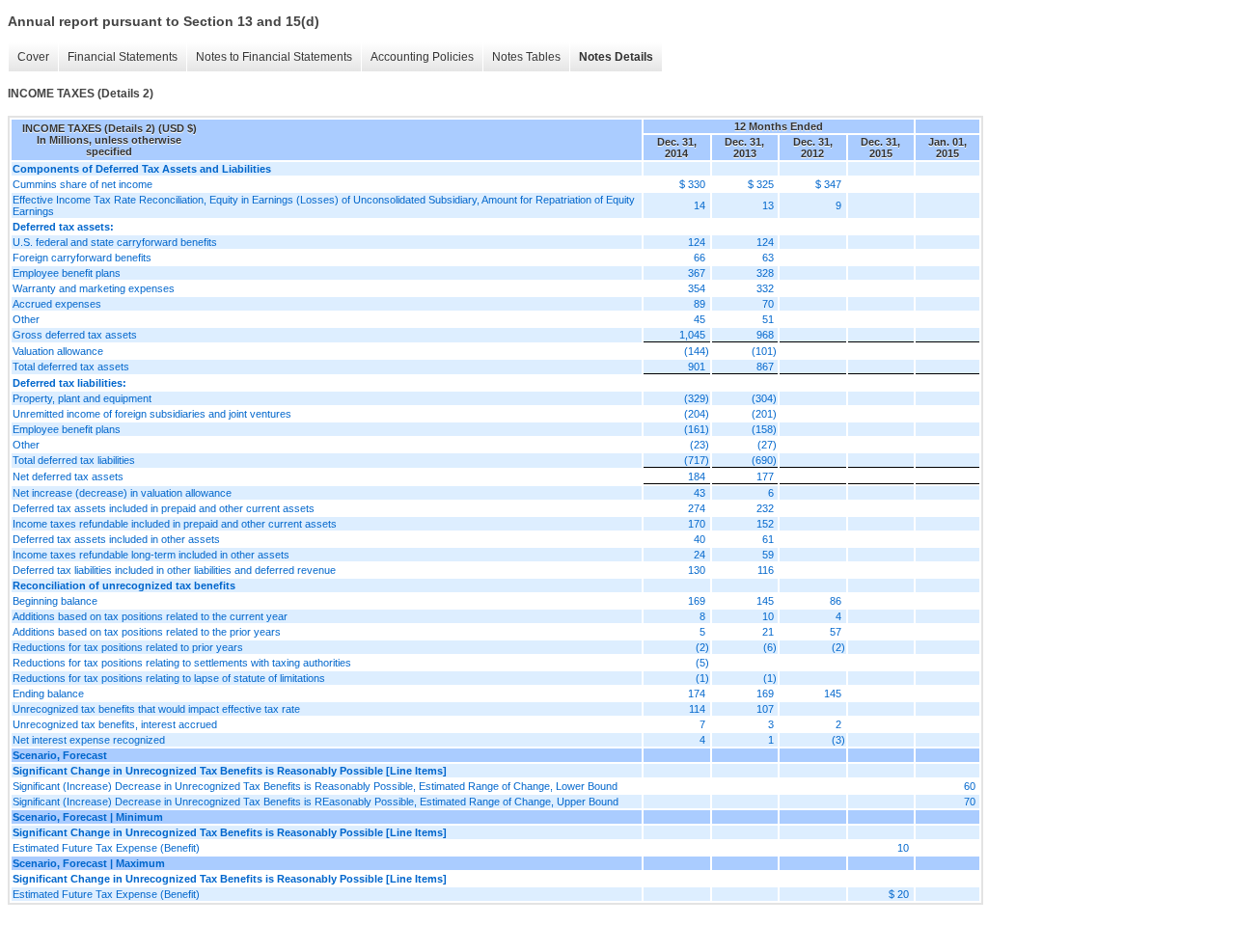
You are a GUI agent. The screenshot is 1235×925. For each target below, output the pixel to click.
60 (969, 786)
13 (768, 205)
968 (765, 334)
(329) (696, 398)
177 (765, 476)
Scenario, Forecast (60, 755)
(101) (764, 351)
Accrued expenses (57, 304)
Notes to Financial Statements (274, 57)
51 (768, 319)
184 (696, 476)
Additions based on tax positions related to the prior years (147, 632)
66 (699, 257)
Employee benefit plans (67, 273)
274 (696, 508)
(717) (696, 460)
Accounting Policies (422, 57)
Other (26, 319)
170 (696, 524)
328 (765, 273)
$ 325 (761, 184)
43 (699, 493)
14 (699, 205)
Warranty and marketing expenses (94, 288)
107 (765, 709)
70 (768, 304)
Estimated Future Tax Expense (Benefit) (106, 848)
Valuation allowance (58, 351)
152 (765, 524)
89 (699, 304)
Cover (33, 57)
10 (768, 616)
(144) (696, 351)
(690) (764, 460)
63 (768, 257)
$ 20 (899, 894)
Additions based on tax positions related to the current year (150, 616)
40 (699, 539)
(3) (838, 740)
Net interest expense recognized (89, 740)
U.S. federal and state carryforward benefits (115, 242)
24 (699, 554)
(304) (764, 398)
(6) (770, 647)
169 (696, 601)
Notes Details (616, 57)
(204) (696, 414)
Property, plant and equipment (82, 398)
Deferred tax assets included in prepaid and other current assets (164, 508)
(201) (764, 414)
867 (765, 366)
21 (768, 632)
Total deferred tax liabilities (74, 460)
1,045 (692, 334)
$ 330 (692, 184)
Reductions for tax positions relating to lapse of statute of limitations (169, 678)
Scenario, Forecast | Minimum (88, 817)
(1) (702, 678)
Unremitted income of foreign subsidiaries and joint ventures (152, 414)
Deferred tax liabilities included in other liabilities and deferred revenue (174, 570)
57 (835, 632)
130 (696, 570)
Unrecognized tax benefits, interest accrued (115, 724)
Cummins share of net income (82, 184)
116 (765, 570)
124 (696, 242)
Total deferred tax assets (71, 366)
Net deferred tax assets (68, 476)
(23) (699, 444)
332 (765, 288)
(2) (702, 647)
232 (765, 508)
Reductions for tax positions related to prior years (128, 647)
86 (835, 601)
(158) (764, 429)
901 (696, 366)
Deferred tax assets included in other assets (116, 539)
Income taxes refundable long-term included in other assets (151, 554)
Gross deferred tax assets (75, 334)
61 (768, 539)
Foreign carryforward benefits (82, 257)
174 (696, 693)
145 (765, 601)
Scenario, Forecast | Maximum (89, 863)
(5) (702, 662)
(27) (767, 444)
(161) (696, 429)
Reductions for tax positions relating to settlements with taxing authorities (182, 662)
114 (697, 709)
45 (699, 319)
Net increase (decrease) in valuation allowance (122, 493)
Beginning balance (55, 601)
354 (696, 288)
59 (768, 554)
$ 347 (828, 184)
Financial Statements (123, 57)
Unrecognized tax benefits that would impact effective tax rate (156, 709)
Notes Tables (526, 57)
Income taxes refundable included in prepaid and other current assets (175, 524)
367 (696, 273)
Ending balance (48, 693)
